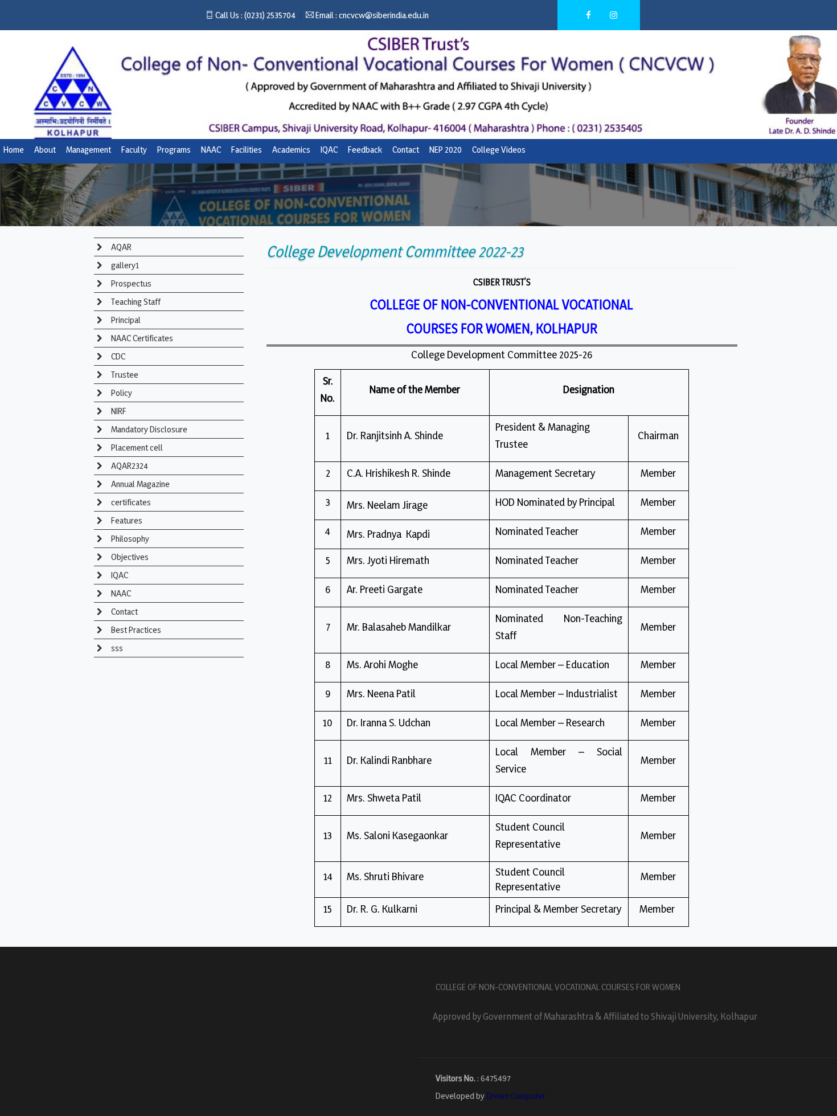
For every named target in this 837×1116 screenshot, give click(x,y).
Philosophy (129, 538)
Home (13, 149)
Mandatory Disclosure (148, 429)
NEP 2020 (445, 149)
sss (116, 648)
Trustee (123, 374)
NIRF (117, 411)
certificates (130, 502)
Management (88, 149)
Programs (174, 149)
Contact (405, 149)
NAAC (211, 149)
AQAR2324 (128, 465)
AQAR (120, 247)
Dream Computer (515, 1095)
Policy (120, 392)
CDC (117, 356)
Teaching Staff (135, 301)
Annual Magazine (139, 484)
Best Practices (135, 629)
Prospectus (130, 283)
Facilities (246, 149)
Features (125, 520)
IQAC (329, 149)
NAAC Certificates (141, 338)
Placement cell (136, 447)
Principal (125, 319)
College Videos (499, 149)
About (45, 149)
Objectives (129, 556)
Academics (291, 149)
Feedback (365, 149)
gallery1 (124, 265)
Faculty (134, 149)
